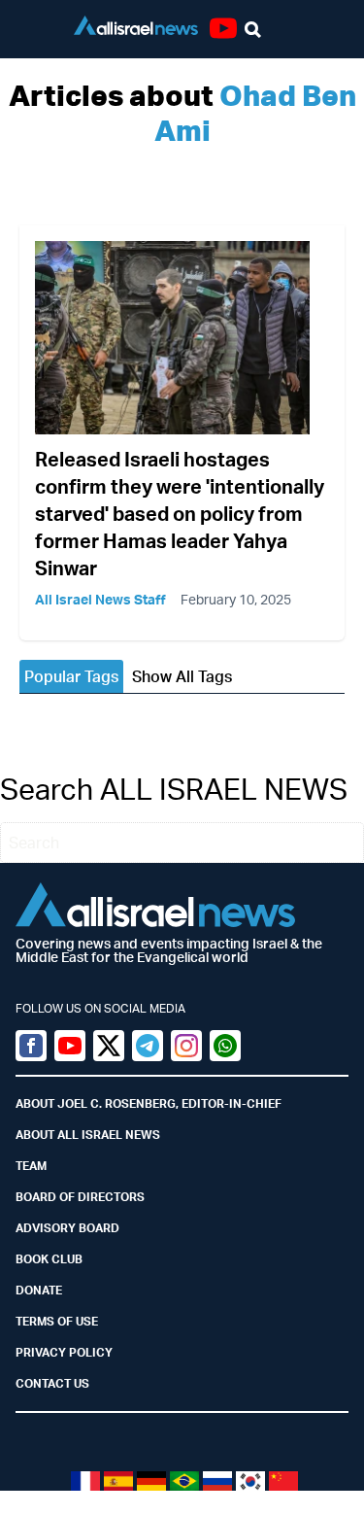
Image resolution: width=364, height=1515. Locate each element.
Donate (39, 1290)
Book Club (49, 1259)
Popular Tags (71, 676)
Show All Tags (182, 676)
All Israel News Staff (100, 599)
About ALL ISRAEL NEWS (88, 1134)
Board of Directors (80, 1196)
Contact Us (52, 1383)
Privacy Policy (64, 1352)
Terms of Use (57, 1321)
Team (31, 1165)
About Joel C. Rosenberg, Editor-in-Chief (148, 1103)
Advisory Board (67, 1228)
